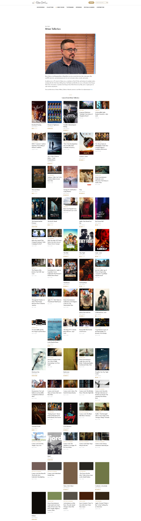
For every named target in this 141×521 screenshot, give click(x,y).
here (92, 89)
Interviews (79, 7)
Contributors (100, 7)
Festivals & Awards (89, 7)
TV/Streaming (70, 7)
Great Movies (60, 7)
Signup (91, 2)
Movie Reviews (41, 7)
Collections (50, 7)
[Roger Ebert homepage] (40, 2)
